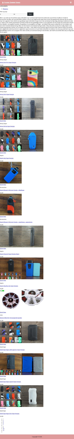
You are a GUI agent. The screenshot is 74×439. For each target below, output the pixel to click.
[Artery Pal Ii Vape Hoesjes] (21, 87)
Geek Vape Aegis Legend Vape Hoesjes (10, 381)
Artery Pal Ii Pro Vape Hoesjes (8, 62)
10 (3, 428)
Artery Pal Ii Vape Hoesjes (7, 94)
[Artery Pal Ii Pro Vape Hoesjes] (21, 55)
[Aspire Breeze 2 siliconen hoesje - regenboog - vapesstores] (11, 215)
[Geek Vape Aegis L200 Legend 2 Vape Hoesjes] (21, 342)
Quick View (3, 57)
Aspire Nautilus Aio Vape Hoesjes (9, 286)
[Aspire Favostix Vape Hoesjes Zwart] (21, 247)
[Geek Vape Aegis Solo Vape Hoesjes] (21, 406)
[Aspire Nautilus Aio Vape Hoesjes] (21, 279)
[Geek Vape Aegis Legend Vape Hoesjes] (21, 374)
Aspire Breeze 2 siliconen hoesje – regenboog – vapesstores (16, 222)
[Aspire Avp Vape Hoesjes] (21, 151)
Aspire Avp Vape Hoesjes (6, 158)
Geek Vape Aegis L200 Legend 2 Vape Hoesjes (12, 350)
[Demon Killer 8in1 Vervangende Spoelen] (21, 311)
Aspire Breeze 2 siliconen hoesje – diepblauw (12, 190)
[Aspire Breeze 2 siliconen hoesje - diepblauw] (11, 183)
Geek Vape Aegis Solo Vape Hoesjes (9, 413)
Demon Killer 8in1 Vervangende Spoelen (11, 318)
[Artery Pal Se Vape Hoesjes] (21, 119)
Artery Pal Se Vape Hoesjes (7, 126)
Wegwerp (5, 9)
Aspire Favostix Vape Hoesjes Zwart (9, 254)
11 (3, 430)
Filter (30, 14)
